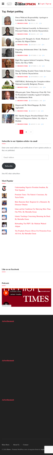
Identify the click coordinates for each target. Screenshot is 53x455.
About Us (16, 445)
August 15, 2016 (35, 124)
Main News (5, 445)
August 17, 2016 (35, 111)
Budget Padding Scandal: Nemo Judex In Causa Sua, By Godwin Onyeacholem (33, 72)
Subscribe (9, 166)
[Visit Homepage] (25, 4)
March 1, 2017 (34, 34)
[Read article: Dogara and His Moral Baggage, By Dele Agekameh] (8, 108)
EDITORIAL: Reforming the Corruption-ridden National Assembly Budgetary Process (32, 82)
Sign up (48, 3)
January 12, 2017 (35, 44)
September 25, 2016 (36, 77)
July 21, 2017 (34, 23)
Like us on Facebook (10, 269)
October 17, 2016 (35, 55)
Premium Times (22, 23)
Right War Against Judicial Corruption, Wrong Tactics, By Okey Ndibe (32, 61)
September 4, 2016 (36, 100)
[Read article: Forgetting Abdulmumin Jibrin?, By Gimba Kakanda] (8, 52)
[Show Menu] (3, 3)
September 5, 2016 (36, 87)
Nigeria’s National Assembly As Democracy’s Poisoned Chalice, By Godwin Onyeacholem (32, 29)
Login (42, 3)
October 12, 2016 (35, 66)
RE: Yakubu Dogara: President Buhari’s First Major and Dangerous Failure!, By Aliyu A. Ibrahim (31, 118)
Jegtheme (43, 449)
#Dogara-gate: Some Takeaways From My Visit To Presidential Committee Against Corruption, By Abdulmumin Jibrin (32, 94)
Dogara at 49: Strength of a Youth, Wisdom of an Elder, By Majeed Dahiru (32, 40)
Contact (25, 445)
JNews (9, 449)
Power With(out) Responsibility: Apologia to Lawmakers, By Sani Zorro (31, 18)
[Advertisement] (26, 251)
